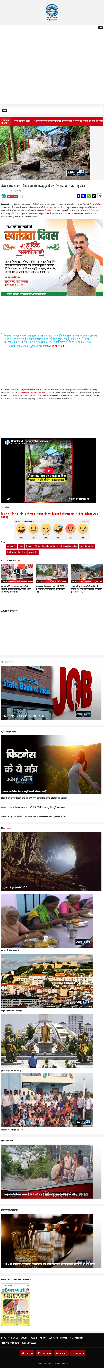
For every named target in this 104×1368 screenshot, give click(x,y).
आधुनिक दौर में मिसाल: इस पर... (12, 1130)
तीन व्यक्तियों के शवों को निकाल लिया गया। (35, 393)
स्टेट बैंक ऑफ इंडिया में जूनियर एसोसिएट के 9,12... (24, 715)
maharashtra (11, 546)
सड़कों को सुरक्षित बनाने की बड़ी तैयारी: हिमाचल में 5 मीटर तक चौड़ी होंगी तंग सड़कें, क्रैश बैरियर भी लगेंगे (86, 589)
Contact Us (13, 1338)
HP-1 (3, 191)
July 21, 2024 (56, 346)
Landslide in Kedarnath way (17, 552)
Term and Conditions (10, 1343)
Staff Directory (76, 1338)
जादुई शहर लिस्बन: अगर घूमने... (12, 1010)
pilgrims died (33, 552)
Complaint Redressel (58, 1338)
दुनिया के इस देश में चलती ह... (12, 1070)
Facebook (80, 1353)
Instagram (46, 1353)
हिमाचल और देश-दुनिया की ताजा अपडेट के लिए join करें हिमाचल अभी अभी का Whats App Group (49, 515)
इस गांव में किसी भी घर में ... (11, 950)
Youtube (63, 1353)
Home (3, 1338)
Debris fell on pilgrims (50, 546)
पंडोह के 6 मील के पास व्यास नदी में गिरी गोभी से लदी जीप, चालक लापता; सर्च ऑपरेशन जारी (52, 589)
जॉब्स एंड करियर (8, 661)
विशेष (3, 828)
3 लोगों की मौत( (97, 204)
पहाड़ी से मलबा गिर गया (49, 210)
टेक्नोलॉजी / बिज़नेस (9, 1210)
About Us (25, 1338)
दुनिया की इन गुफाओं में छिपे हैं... (16, 887)
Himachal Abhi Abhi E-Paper (16, 1279)
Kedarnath (29, 546)
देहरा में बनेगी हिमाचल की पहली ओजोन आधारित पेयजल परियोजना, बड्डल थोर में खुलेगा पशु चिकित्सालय (16, 589)
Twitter (29, 1353)
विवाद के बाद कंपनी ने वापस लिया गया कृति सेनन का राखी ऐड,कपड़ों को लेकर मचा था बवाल (34, 798)
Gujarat (21, 546)
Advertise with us (38, 1338)
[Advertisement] (10, 57)
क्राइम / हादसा (7, 1140)
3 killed (37, 546)
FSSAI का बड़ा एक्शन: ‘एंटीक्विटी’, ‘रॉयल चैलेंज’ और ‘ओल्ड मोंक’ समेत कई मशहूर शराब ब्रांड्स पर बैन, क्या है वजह (49, 1264)
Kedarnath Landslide (87, 546)
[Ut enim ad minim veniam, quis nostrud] (51, 764)
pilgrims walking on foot (68, 546)
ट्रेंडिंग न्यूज (6, 731)
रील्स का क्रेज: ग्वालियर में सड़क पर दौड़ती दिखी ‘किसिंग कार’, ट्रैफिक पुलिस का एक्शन (33, 807)
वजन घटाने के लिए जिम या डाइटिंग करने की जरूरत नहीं (24, 791)
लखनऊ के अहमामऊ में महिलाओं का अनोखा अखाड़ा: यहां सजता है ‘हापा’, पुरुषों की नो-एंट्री (34, 816)
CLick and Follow (29, 1343)
